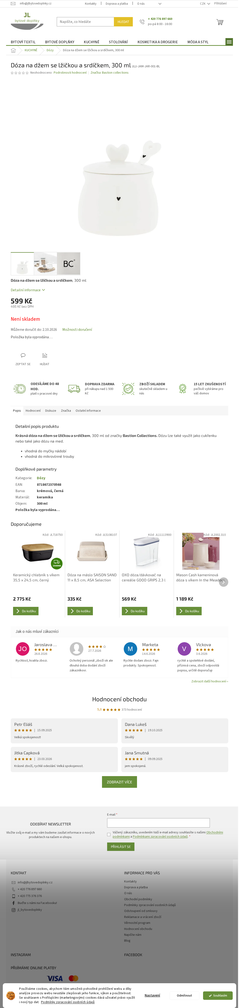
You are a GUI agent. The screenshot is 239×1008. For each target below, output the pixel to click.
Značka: (110, 72)
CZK (203, 4)
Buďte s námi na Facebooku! (37, 903)
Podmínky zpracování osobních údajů (68, 1002)
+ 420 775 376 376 (30, 896)
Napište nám (132, 934)
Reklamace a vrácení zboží (142, 917)
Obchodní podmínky (138, 899)
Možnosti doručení (77, 329)
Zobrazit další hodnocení (208, 681)
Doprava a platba (117, 4)
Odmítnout (184, 995)
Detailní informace (26, 290)
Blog (127, 940)
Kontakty (90, 4)
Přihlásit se (121, 847)
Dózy (41, 478)
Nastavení (152, 995)
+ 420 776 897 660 (30, 889)
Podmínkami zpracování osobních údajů (160, 836)
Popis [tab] (17, 410)
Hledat (123, 22)
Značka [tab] (66, 410)
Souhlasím (220, 995)
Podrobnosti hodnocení (70, 73)
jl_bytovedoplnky (30, 909)
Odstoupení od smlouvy (141, 911)
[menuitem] (23, 42)
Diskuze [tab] (50, 410)
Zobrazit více (119, 782)
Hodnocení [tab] (33, 410)
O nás (140, 4)
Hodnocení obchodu (119, 698)
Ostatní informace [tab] (88, 410)
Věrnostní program (137, 923)
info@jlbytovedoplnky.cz (35, 882)
